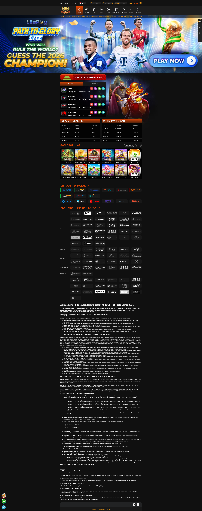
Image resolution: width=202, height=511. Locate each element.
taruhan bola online (98, 308)
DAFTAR (136, 3)
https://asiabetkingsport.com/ (90, 499)
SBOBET (62, 379)
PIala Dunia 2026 (98, 386)
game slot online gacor (118, 337)
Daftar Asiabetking (119, 310)
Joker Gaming (67, 365)
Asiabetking (82, 345)
